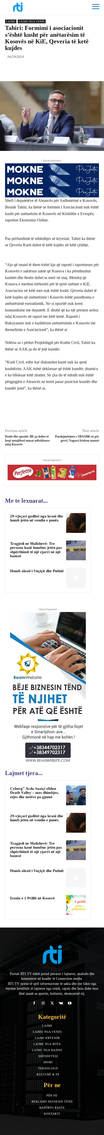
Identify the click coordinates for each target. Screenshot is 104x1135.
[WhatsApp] (61, 68)
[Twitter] (38, 68)
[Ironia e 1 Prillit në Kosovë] (76, 905)
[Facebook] (26, 68)
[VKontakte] (61, 1003)
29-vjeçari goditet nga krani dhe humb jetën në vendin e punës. (36, 518)
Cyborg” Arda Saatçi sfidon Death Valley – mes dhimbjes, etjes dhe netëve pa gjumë (34, 793)
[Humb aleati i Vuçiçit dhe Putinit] (76, 578)
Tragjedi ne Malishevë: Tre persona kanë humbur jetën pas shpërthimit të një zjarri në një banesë (36, 550)
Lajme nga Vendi (32, 21)
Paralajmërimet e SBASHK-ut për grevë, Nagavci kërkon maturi (77, 438)
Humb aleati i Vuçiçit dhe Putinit (37, 571)
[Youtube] (70, 1003)
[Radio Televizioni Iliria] (28, 7)
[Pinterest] (49, 68)
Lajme (10, 21)
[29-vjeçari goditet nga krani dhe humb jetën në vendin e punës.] (76, 523)
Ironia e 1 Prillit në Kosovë (32, 898)
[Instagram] (43, 1003)
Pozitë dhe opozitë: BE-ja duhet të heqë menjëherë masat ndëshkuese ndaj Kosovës (27, 440)
